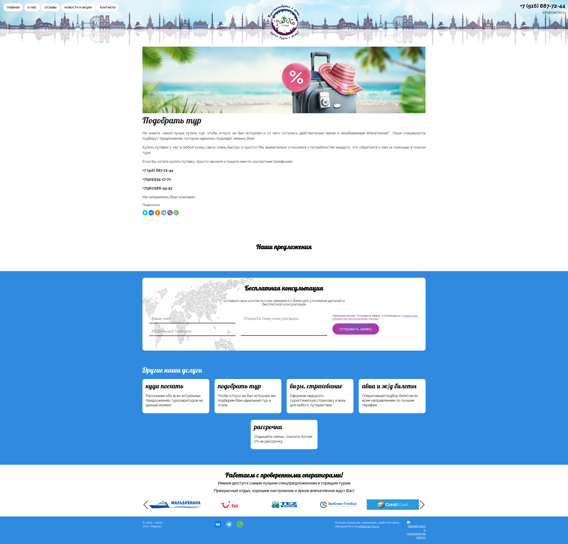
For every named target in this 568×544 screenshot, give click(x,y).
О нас (32, 7)
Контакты (107, 7)
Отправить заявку (355, 329)
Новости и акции (78, 7)
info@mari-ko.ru (554, 12)
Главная (13, 7)
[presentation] (146, 504)
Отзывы (50, 7)
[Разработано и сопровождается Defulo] (416, 530)
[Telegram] (163, 212)
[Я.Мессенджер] (145, 212)
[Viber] (170, 212)
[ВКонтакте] (151, 212)
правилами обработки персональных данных (375, 317)
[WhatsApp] (176, 212)
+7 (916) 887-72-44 (542, 6)
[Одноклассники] (157, 212)
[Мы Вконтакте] (218, 524)
